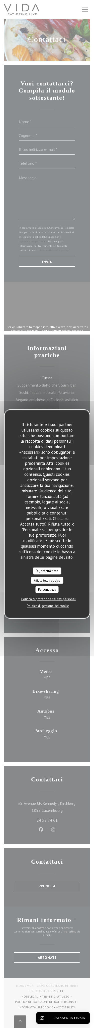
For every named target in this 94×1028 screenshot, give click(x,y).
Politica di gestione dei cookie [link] (48, 605)
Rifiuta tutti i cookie (47, 580)
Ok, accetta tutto (47, 571)
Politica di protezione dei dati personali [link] (48, 599)
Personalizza (47, 589)
